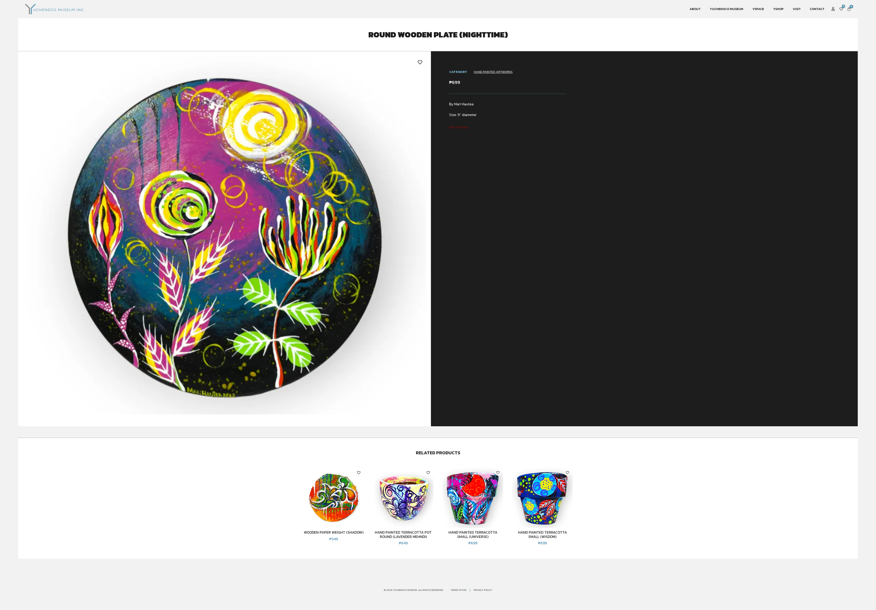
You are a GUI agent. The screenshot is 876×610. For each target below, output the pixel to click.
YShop (778, 9)
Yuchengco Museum (726, 9)
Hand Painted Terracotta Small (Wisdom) (542, 534)
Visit (797, 9)
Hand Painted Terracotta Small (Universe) (472, 534)
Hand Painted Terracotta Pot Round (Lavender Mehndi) (403, 534)
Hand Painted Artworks (493, 72)
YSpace (758, 9)
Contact (817, 9)
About (695, 9)
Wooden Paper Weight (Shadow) (333, 532)
